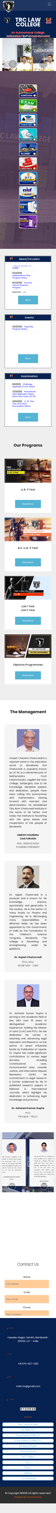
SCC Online (28, 1457)
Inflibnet (28, 1473)
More (28, 300)
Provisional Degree (28, 1446)
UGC (28, 1462)
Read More (28, 504)
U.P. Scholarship (28, 1478)
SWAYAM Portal (28, 1451)
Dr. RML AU (28, 1430)
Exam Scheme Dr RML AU (28, 1440)
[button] (12, 64)
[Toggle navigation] (49, 4)
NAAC (28, 1467)
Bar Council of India (28, 1424)
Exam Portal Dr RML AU (28, 1435)
